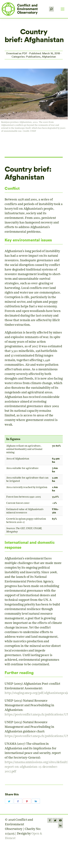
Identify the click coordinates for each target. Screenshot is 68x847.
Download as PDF (16, 53)
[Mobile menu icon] (62, 9)
